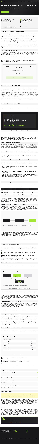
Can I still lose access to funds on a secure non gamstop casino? (10, 385)
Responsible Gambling (24, 26)
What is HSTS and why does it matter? (7, 387)
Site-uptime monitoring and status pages (26, 21)
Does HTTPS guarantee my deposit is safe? (7, 382)
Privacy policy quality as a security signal (26, 22)
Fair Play (15, 432)
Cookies (27, 433)
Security (15, 430)
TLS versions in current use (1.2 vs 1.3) (7, 21)
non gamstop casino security (10, 60)
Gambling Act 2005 (16, 404)
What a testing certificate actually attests (26, 19)
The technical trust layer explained (7, 20)
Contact (27, 431)
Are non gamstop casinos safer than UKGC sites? (8, 372)
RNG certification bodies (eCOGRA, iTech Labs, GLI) (9, 27)
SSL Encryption (15, 431)
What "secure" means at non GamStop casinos (9, 19)
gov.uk (8, 406)
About (27, 430)
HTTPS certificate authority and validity (8, 22)
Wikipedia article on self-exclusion (15, 405)
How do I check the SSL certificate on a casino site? (8, 375)
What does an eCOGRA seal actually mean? (7, 377)
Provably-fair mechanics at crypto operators (27, 20)
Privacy (27, 432)
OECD (3, 407)
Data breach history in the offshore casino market (9, 26)
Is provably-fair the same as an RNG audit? (7, 380)
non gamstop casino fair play (29, 297)
